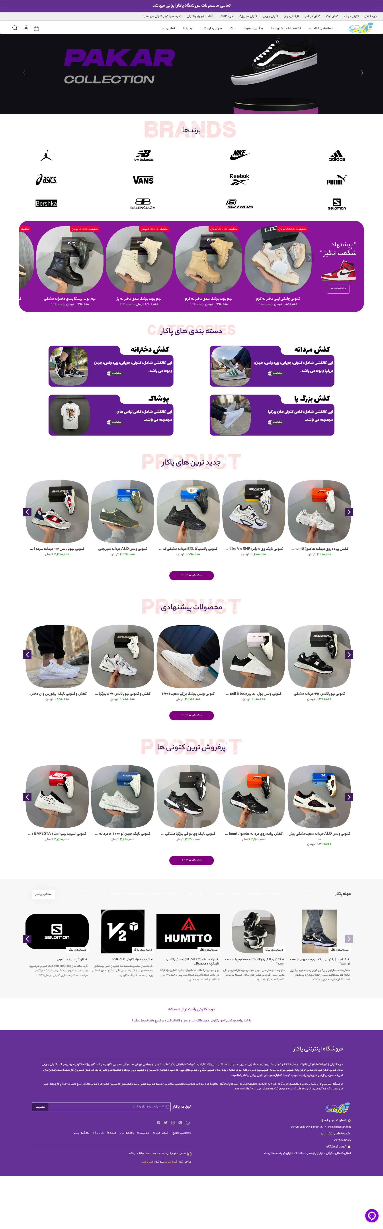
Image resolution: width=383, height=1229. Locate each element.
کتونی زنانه (143, 1133)
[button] (362, 76)
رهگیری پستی (81, 1133)
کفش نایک (332, 16)
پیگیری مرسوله (253, 28)
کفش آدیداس (312, 16)
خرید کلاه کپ (226, 16)
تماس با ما (168, 28)
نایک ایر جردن (291, 16)
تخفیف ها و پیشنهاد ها (286, 28)
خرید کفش (370, 16)
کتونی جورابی (270, 16)
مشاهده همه (338, 288)
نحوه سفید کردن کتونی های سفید (162, 16)
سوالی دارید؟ (213, 28)
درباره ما (188, 28)
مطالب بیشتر (44, 894)
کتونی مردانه (351, 16)
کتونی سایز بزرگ (248, 16)
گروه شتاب (171, 1162)
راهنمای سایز (127, 1133)
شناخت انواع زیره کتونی (200, 16)
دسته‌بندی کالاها (322, 28)
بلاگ (233, 28)
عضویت (40, 1107)
